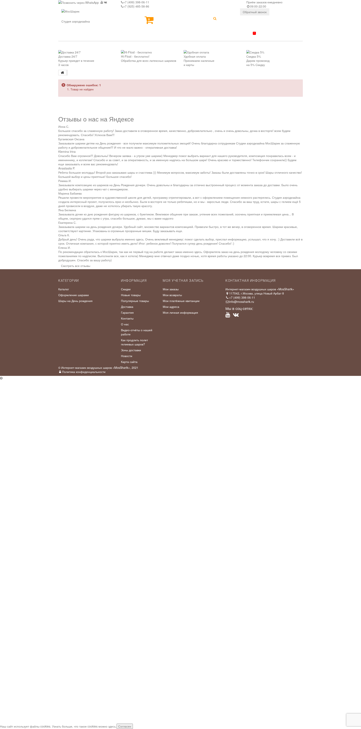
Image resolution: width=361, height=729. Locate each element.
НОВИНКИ (70, 36)
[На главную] (62, 72)
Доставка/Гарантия (233, 35)
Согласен (124, 726)
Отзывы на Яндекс (206, 399)
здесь (112, 726)
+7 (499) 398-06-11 (136, 2)
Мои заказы (171, 289)
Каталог (100, 36)
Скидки (126, 289)
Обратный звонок (255, 12)
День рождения (136, 36)
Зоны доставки (131, 350)
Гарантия (127, 312)
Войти (230, 19)
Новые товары (131, 295)
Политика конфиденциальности (84, 372)
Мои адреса (171, 306)
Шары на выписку (182, 36)
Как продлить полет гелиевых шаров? (134, 342)
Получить (9, 521)
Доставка (127, 306)
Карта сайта (129, 362)
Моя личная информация (180, 312)
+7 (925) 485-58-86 (136, 6)
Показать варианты (16, 483)
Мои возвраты (172, 295)
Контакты (273, 36)
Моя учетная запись (183, 281)
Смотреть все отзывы (75, 266)
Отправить (10, 449)
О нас (125, 324)
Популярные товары (135, 301)
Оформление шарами (73, 295)
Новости (126, 356)
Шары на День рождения (75, 301)
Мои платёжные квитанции (181, 301)
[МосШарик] (70, 14)
